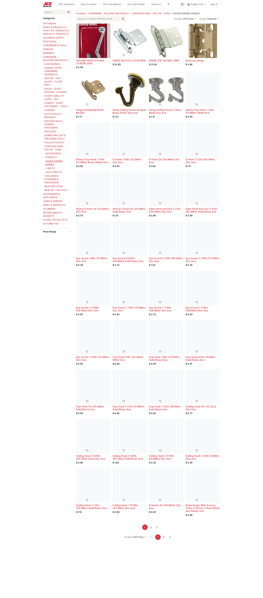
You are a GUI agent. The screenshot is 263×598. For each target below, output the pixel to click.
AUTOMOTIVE (50, 223)
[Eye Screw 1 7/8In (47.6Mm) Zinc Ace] (130, 288)
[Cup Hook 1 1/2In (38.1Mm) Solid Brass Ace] (166, 387)
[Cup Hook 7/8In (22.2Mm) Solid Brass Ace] (166, 337)
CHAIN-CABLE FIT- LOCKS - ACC (54, 97)
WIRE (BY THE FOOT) (56, 190)
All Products (49, 23)
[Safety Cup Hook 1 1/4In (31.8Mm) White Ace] (203, 90)
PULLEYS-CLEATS (54, 142)
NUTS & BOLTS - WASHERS (53, 116)
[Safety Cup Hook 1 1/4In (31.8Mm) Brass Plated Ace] (93, 139)
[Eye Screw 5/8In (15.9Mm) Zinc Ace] (93, 238)
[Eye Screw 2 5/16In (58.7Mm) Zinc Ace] (93, 288)
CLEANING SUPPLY (53, 37)
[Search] (68, 12)
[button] (182, 4)
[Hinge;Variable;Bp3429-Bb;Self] (93, 90)
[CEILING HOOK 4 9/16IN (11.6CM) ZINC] (93, 41)
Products (80, 13)
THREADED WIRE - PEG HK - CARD (54, 148)
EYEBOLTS (51, 157)
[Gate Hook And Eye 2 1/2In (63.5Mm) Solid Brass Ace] (203, 189)
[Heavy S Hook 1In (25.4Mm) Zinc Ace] (93, 189)
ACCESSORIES (52, 64)
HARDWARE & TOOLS (55, 45)
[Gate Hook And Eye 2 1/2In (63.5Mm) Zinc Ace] (166, 189)
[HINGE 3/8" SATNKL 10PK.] (166, 41)
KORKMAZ (48, 53)
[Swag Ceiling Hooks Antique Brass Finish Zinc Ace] (130, 90)
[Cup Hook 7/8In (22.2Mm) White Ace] (130, 337)
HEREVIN (48, 49)
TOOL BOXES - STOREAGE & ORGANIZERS (52, 179)
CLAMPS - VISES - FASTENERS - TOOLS (56, 105)
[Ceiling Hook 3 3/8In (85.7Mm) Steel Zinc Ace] (93, 436)
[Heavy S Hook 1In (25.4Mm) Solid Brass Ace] (130, 189)
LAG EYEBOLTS (53, 172)
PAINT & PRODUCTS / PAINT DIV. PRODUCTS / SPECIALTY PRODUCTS (56, 30)
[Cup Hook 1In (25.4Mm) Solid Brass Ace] (93, 387)
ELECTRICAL (50, 41)
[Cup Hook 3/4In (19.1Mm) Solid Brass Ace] (203, 337)
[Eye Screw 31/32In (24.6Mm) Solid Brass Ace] (130, 238)
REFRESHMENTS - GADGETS (53, 214)
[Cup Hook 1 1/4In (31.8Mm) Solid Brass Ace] (130, 387)
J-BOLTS (50, 168)
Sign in (214, 4)
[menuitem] (66, 4)
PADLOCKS (50, 131)
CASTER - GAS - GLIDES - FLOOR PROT (53, 81)
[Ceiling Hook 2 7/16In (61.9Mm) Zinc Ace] (166, 436)
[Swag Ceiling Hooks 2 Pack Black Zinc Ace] (166, 90)
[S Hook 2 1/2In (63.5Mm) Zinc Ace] (203, 139)
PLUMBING (49, 208)
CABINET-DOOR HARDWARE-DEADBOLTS (53, 71)
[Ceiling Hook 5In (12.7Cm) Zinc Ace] (203, 387)
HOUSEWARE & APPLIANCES (51, 196)
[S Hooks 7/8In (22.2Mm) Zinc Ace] (130, 139)
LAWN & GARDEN (52, 201)
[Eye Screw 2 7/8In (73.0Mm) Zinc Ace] (203, 238)
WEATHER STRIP (53, 186)
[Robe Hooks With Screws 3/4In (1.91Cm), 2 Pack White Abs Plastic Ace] (203, 485)
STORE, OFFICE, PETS (55, 219)
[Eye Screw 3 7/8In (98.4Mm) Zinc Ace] (166, 238)
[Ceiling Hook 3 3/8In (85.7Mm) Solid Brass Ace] (130, 436)
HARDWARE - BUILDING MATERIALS (55, 59)
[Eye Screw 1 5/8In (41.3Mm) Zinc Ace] (93, 337)
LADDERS (49, 110)
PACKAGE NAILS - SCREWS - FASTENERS (54, 124)
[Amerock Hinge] (203, 41)
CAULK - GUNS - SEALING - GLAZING (55, 90)
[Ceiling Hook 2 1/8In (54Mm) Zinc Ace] (203, 436)
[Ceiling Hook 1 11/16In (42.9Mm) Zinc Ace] (130, 485)
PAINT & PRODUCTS (54, 205)
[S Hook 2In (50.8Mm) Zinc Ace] (166, 139)
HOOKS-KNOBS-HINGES (54, 163)
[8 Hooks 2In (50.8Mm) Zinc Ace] (166, 485)
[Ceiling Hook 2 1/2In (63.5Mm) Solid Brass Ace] (93, 485)
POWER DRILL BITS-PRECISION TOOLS (55, 137)
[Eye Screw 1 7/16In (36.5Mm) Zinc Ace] (166, 288)
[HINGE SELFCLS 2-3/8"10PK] (130, 41)
